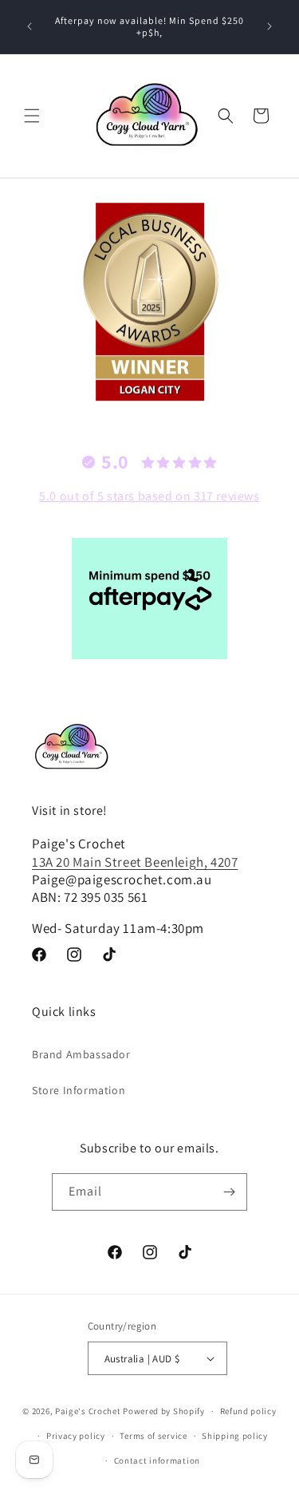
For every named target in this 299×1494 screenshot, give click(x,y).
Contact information (157, 1460)
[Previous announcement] (29, 26)
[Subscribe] (228, 1192)
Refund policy (248, 1411)
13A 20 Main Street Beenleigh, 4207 (135, 862)
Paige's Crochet (88, 1411)
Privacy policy (75, 1435)
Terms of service (153, 1435)
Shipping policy (235, 1435)
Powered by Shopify (164, 1411)
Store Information (78, 1090)
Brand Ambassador (81, 1054)
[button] (31, 115)
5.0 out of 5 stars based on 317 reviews (149, 496)
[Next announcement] (269, 26)
